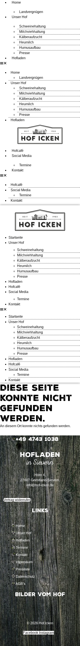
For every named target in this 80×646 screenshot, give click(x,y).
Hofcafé (17, 150)
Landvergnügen (31, 12)
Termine (25, 165)
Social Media (22, 156)
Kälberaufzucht (30, 37)
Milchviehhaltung (32, 31)
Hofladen (19, 58)
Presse (24, 53)
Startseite (16, 237)
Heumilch (26, 42)
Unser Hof (19, 17)
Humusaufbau (30, 47)
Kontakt (17, 170)
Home (16, 2)
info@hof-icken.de (40, 485)
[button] (40, 63)
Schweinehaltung (32, 26)
